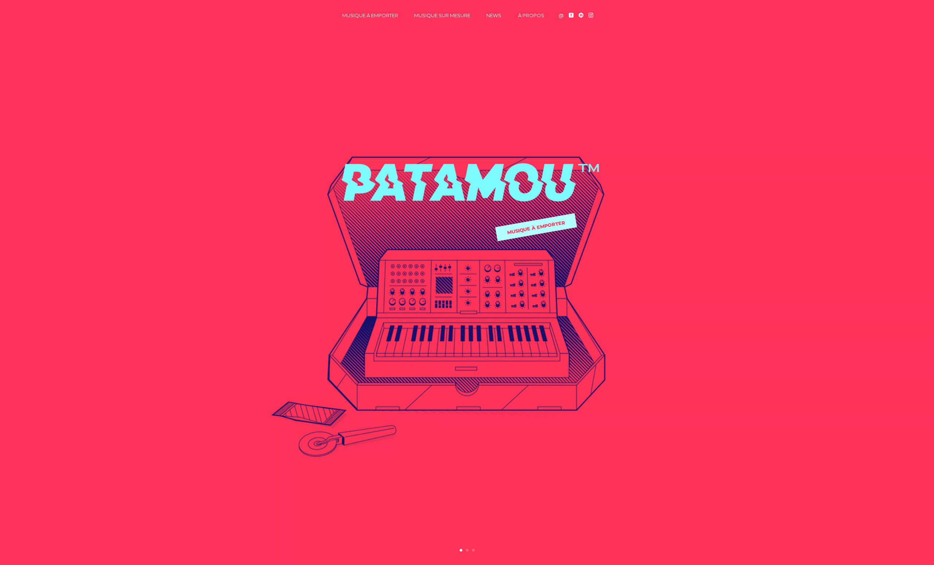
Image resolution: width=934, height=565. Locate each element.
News (493, 15)
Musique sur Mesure (442, 15)
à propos (531, 15)
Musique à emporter (535, 227)
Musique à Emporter (370, 15)
